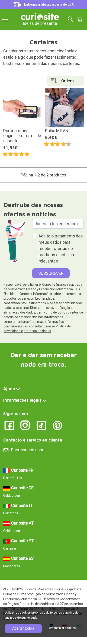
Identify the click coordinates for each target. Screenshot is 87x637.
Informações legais (22, 400)
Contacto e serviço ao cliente (32, 440)
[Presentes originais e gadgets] (40, 16)
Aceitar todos (23, 628)
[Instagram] (25, 425)
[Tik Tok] (41, 425)
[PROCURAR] (70, 19)
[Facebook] (9, 425)
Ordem (67, 80)
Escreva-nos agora (28, 449)
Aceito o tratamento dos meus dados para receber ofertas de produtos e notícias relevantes (61, 248)
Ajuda (9, 388)
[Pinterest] (57, 425)
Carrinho (79, 19)
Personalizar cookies (62, 628)
